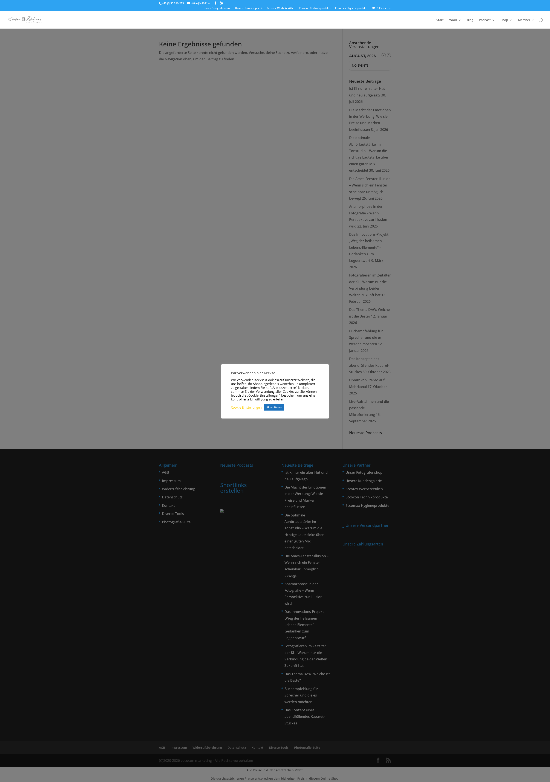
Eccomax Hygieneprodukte (351, 8)
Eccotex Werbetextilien (281, 8)
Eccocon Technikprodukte (315, 8)
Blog (470, 20)
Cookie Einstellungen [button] (246, 407)
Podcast (485, 20)
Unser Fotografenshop (217, 8)
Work (453, 20)
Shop (504, 20)
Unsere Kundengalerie (249, 8)
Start (440, 20)
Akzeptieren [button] (274, 407)
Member (524, 20)
